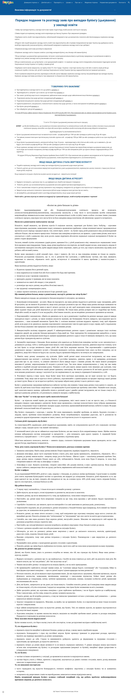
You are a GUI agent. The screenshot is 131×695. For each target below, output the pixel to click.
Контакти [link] (122, 2)
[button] (129, 2)
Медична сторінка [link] (91, 2)
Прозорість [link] (58, 2)
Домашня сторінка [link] (30, 2)
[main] (65, 10)
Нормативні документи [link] (108, 2)
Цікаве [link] (68, 2)
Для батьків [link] (45, 2)
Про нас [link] (78, 2)
